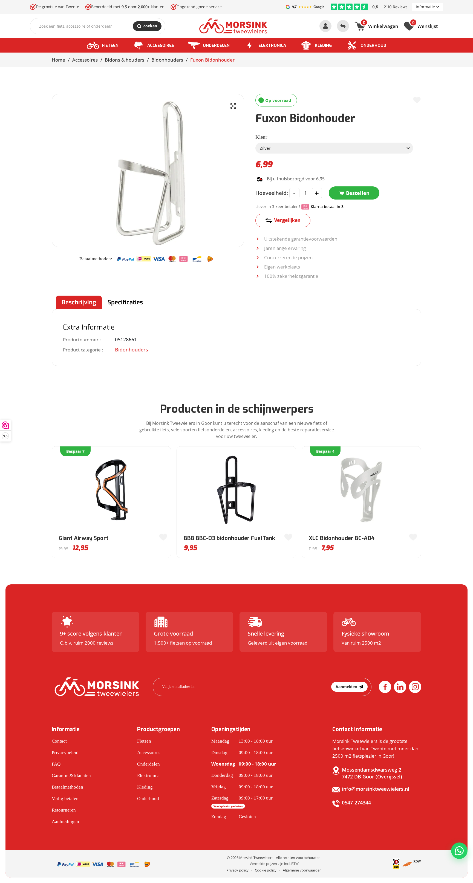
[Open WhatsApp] (459, 850)
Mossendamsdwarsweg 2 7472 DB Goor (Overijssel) (372, 773)
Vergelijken (287, 220)
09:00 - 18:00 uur (242, 752)
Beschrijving (79, 302)
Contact (59, 741)
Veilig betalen (65, 798)
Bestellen (358, 193)
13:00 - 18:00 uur (242, 741)
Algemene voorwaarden (302, 870)
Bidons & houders (124, 60)
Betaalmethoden (67, 787)
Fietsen (110, 45)
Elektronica (272, 45)
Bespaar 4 (325, 451)
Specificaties (125, 302)
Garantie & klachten (71, 775)
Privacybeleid (65, 752)
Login (325, 26)
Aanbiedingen (65, 821)
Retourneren (64, 810)
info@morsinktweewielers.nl (375, 789)
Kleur (261, 137)
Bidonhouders (167, 60)
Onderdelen (216, 45)
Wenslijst (425, 25)
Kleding (323, 45)
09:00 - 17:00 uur (242, 801)
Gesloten (233, 816)
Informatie (425, 6)
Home (58, 60)
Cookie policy (265, 870)
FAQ (56, 764)
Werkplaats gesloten (228, 806)
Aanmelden (346, 686)
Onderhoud (373, 45)
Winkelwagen (380, 25)
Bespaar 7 (75, 451)
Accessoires (160, 45)
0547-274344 (356, 802)
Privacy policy (237, 870)
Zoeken (150, 25)
